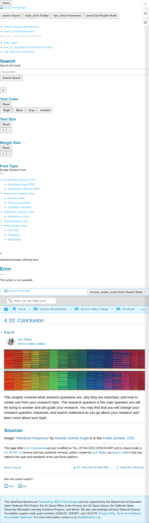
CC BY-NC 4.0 (13, 452)
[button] (14, 234)
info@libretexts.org (88, 517)
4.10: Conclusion (34, 448)
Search (10, 301)
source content (121, 452)
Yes (11, 486)
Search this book (10, 65)
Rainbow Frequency (32, 438)
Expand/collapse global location (143, 308)
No (25, 486)
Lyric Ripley (25, 339)
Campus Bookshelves (53, 309)
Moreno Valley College (94, 309)
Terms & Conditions (129, 513)
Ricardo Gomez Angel (72, 438)
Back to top (11, 467)
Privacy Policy (107, 513)
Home (21, 309)
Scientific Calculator (20, 207)
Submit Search (12, 77)
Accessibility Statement (18, 517)
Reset (6, 104)
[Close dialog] (2, 274)
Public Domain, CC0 (118, 438)
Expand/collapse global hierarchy (8, 309)
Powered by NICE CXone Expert (59, 501)
